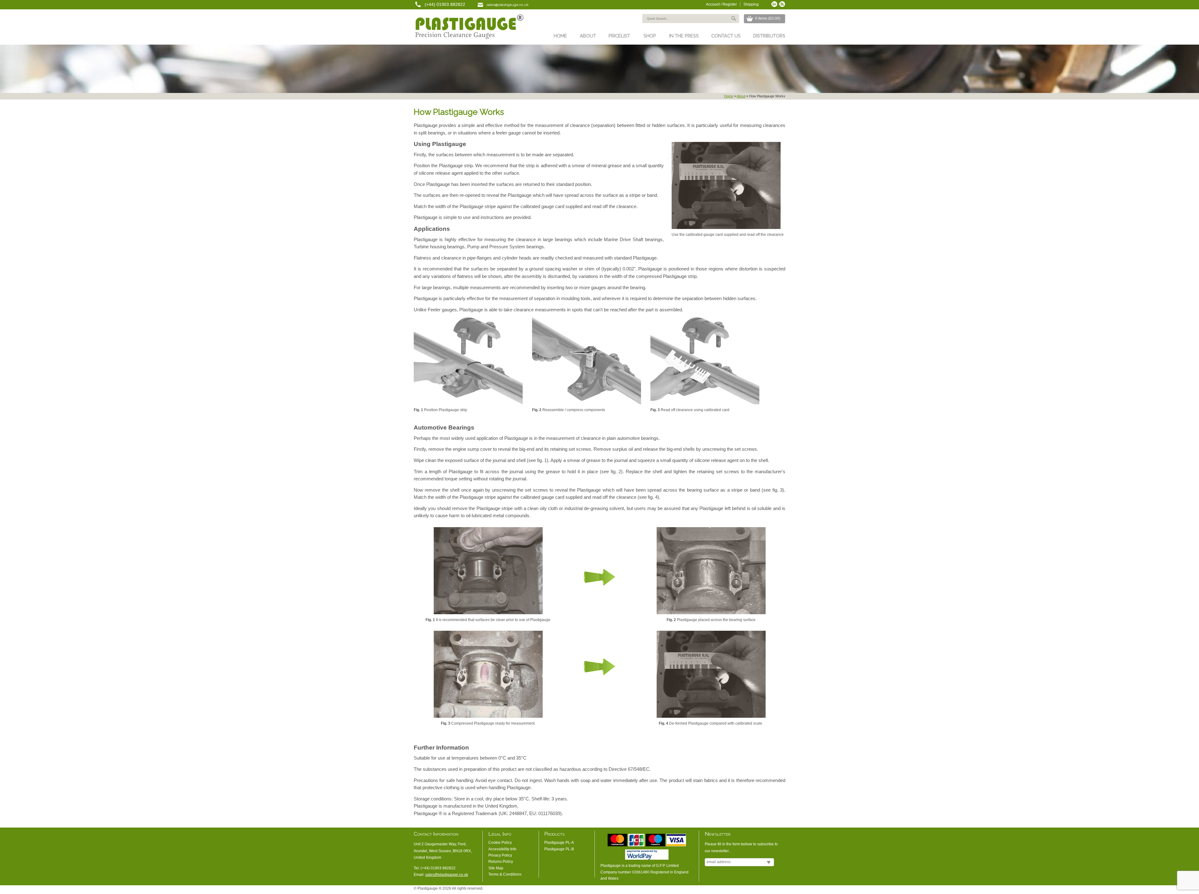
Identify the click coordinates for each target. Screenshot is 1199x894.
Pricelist (619, 35)
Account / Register (721, 4)
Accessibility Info (502, 849)
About (588, 35)
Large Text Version (763, 890)
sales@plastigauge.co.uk (507, 4)
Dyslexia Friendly (773, 890)
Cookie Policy (500, 842)
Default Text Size (754, 890)
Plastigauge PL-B (559, 849)
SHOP (650, 35)
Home (560, 35)
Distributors (769, 35)
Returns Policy (500, 861)
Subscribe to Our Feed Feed (782, 4)
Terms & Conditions (504, 874)
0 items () (767, 18)
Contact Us (726, 35)
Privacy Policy (500, 855)
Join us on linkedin (774, 4)
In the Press (684, 35)
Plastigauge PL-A (559, 842)
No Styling (782, 890)
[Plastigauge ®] (469, 27)
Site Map (495, 868)
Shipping (751, 4)
